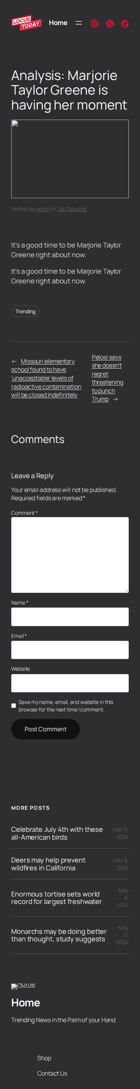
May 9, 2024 (121, 833)
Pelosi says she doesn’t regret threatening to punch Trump (107, 378)
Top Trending (72, 208)
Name (19, 602)
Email (19, 635)
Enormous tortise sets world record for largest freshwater (56, 897)
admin (43, 208)
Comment (24, 512)
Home (58, 22)
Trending (25, 311)
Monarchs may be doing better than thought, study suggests (59, 935)
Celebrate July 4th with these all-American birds (57, 833)
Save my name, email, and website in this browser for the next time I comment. (66, 705)
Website (20, 668)
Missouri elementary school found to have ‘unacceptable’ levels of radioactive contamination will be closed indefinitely (46, 378)
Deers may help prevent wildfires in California (48, 863)
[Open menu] (78, 22)
